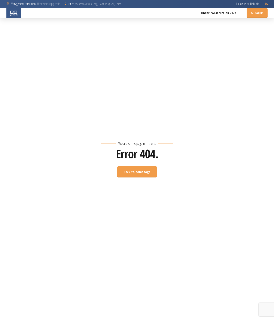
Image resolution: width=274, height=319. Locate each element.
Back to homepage (137, 172)
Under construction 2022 (218, 13)
